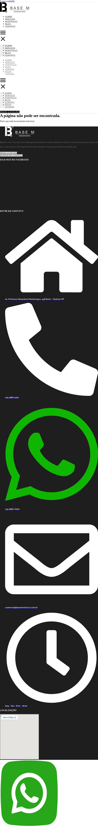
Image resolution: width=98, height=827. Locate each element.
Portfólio (11, 21)
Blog (8, 24)
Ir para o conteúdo (7, 1)
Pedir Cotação (9, 73)
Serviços (10, 19)
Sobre (8, 16)
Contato (10, 26)
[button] (3, 36)
